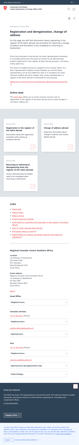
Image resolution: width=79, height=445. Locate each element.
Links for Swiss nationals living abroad (27, 228)
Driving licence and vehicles (23, 219)
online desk (17, 97)
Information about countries (23, 231)
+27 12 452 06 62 (16, 347)
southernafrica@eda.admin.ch (22, 328)
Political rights (17, 212)
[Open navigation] (74, 9)
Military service (18, 216)
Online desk (16, 209)
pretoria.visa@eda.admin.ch (21, 360)
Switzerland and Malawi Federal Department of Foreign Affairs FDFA (26, 8)
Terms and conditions (63, 434)
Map (11, 291)
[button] (75, 386)
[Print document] (69, 18)
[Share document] (74, 18)
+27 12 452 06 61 (16, 316)
